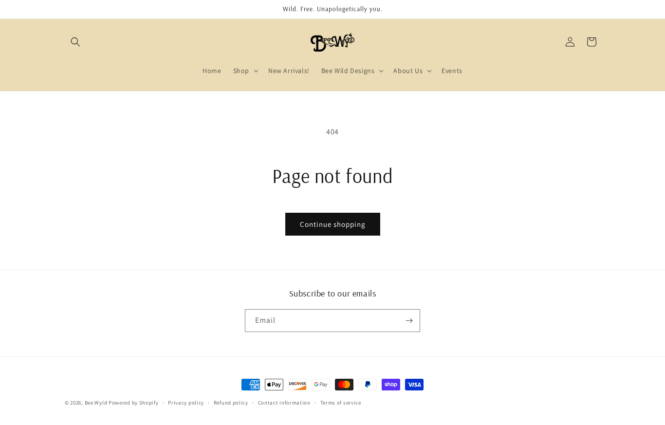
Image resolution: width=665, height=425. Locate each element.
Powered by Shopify (134, 402)
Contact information (284, 402)
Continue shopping (333, 224)
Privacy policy (186, 402)
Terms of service (340, 402)
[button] (75, 42)
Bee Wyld (97, 402)
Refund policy (231, 402)
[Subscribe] (409, 320)
